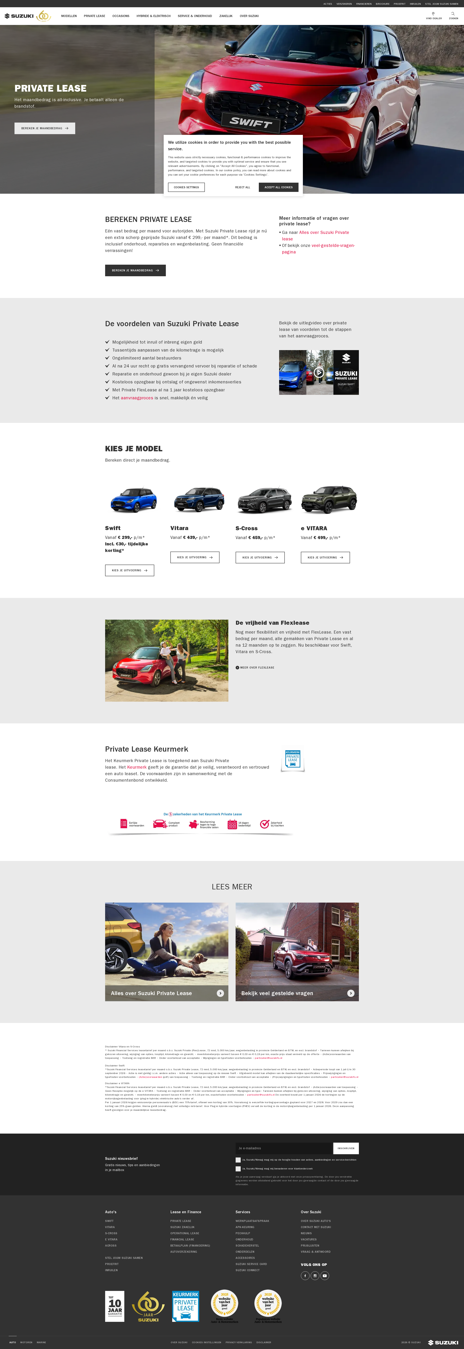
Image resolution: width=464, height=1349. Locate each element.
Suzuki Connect (248, 1270)
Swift (109, 1221)
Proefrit (400, 3)
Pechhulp (243, 1233)
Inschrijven (346, 1148)
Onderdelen (245, 1251)
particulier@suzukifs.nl (268, 1058)
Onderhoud (244, 1239)
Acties (328, 3)
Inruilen (415, 3)
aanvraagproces (137, 397)
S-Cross (111, 1233)
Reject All (242, 187)
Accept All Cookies (279, 187)
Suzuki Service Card (251, 1264)
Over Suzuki (179, 1342)
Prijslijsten (310, 1245)
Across (111, 1245)
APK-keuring (245, 1227)
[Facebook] (305, 1275)
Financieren (364, 3)
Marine (41, 1342)
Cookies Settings (186, 187)
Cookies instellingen (206, 1342)
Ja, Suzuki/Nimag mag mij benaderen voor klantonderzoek (277, 1168)
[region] (233, 165)
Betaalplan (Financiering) (190, 1245)
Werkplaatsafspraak (252, 1221)
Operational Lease (184, 1233)
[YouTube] (324, 1275)
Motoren (26, 1342)
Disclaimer (263, 1342)
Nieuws (306, 1233)
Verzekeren (344, 3)
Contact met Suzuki (316, 1227)
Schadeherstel (247, 1245)
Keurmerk (137, 767)
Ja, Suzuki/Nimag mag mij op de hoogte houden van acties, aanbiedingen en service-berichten (299, 1159)
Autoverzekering (183, 1251)
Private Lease (180, 1221)
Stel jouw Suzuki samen (441, 3)
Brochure (383, 3)
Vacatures (309, 1239)
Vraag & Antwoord (316, 1251)
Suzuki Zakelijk (182, 1227)
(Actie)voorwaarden (150, 1077)
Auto (12, 1342)
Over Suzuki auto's (316, 1221)
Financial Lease (182, 1239)
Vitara (110, 1227)
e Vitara (111, 1239)
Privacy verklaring (239, 1342)
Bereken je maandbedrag (41, 128)
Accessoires (245, 1258)
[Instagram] (315, 1275)
